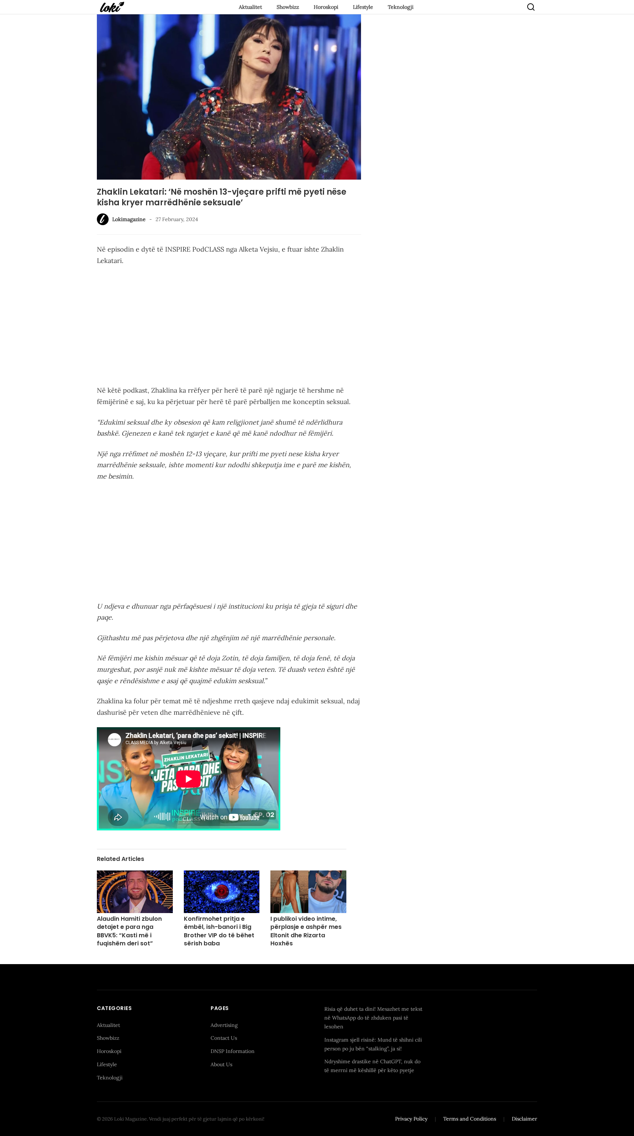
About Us (221, 1064)
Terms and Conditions (469, 1118)
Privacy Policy (411, 1118)
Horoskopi (326, 7)
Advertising (224, 1025)
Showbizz (288, 7)
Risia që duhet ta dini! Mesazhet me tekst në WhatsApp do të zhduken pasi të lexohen (373, 1018)
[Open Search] (531, 7)
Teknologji (400, 7)
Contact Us (224, 1038)
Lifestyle (363, 7)
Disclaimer (524, 1118)
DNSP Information (233, 1051)
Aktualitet (250, 7)
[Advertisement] (229, 326)
